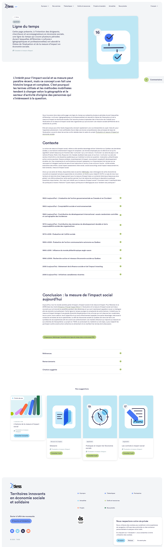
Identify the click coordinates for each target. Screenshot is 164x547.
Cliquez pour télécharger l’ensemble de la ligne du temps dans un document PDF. (69, 337)
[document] (138, 531)
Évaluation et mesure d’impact (24, 50)
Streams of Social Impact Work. (69, 307)
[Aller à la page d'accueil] (11, 6)
